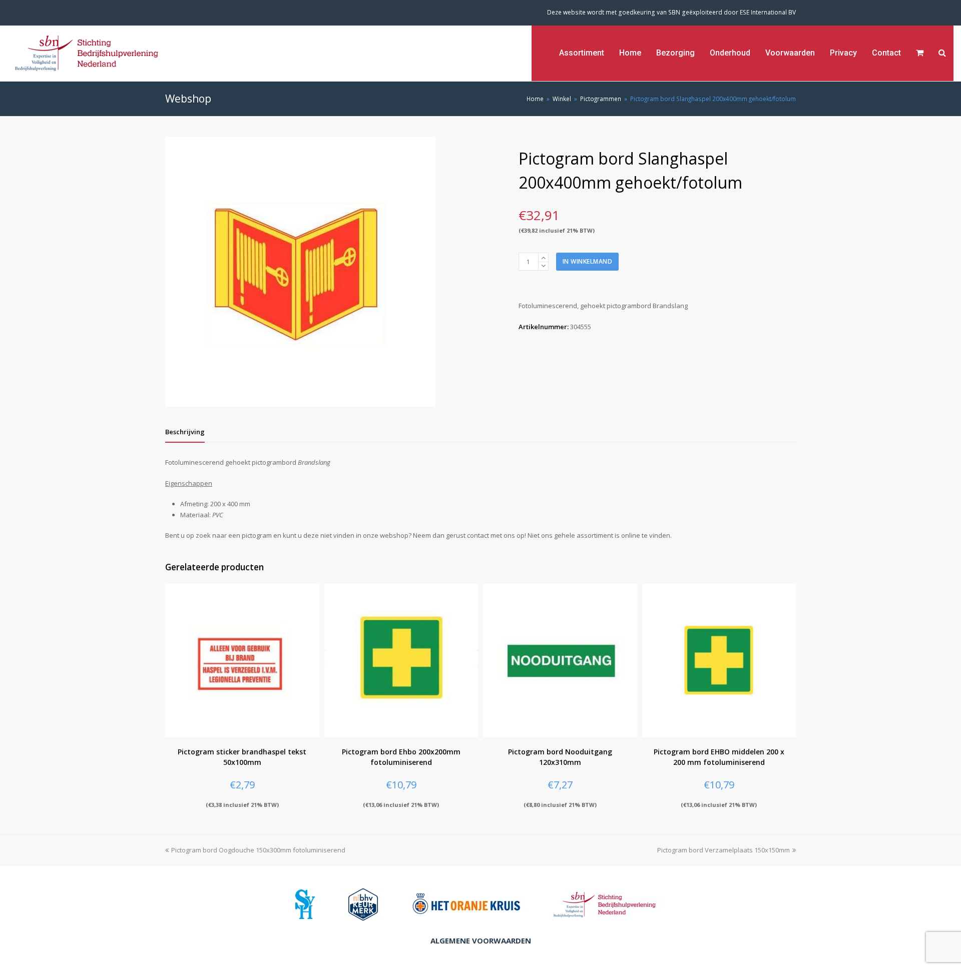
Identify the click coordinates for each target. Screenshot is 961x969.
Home (535, 99)
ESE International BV (768, 12)
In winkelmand (588, 261)
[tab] (185, 432)
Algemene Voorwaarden (480, 940)
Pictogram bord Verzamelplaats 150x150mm (723, 849)
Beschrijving (185, 431)
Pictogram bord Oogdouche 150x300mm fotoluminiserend (258, 849)
